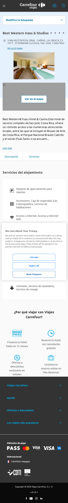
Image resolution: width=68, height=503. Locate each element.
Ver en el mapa (14, 48)
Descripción (11, 156)
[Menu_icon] (4, 6)
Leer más (7, 148)
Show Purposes (34, 274)
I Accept (34, 257)
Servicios (34, 156)
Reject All (34, 266)
